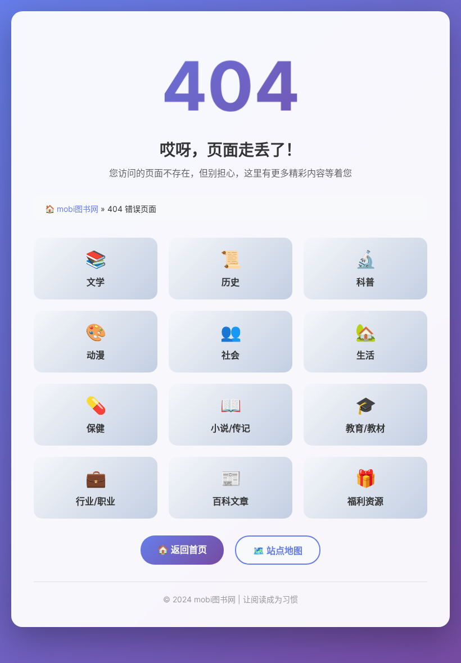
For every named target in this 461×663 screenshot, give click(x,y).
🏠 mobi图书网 (71, 209)
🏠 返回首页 (182, 549)
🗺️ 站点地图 (277, 550)
